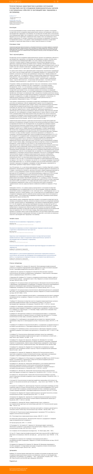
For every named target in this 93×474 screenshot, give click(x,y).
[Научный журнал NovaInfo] (31, 1)
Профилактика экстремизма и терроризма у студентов (25, 221)
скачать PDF (18, 20)
